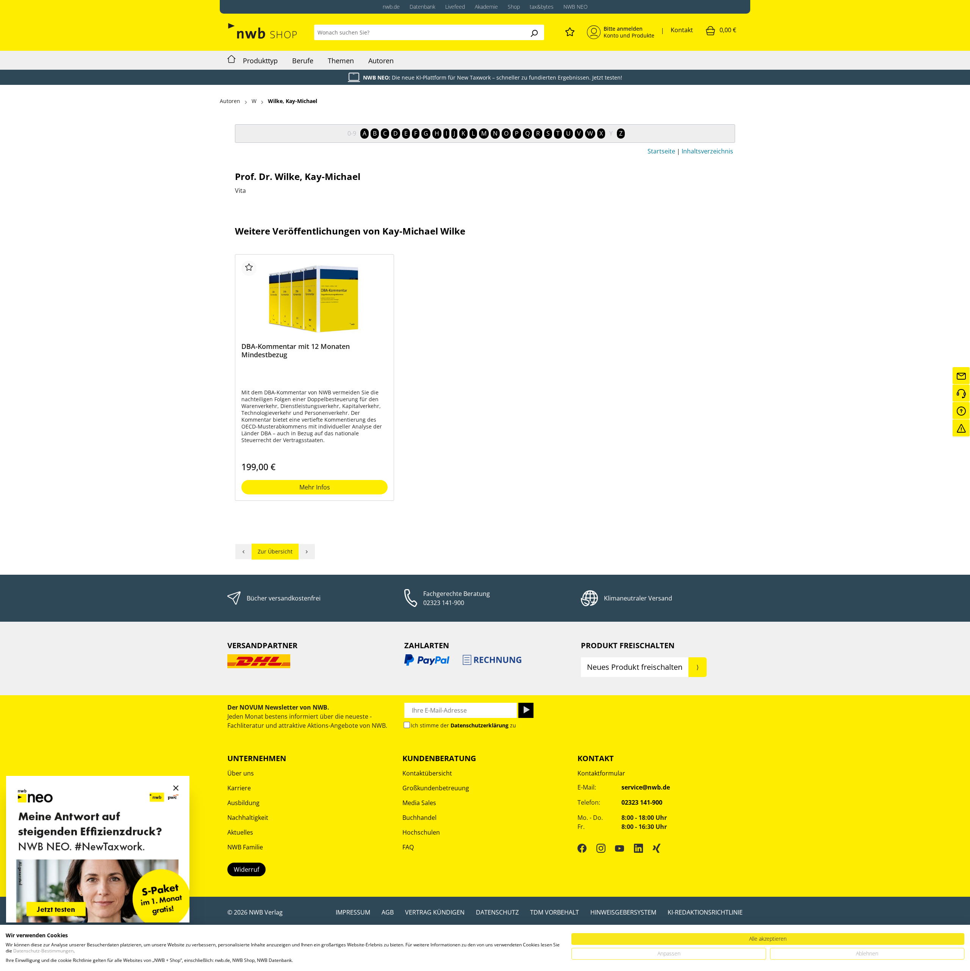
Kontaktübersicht (427, 773)
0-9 (351, 133)
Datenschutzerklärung (479, 725)
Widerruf (246, 869)
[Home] (231, 60)
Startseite (661, 151)
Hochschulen (421, 832)
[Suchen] (534, 32)
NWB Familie (245, 847)
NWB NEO (575, 6)
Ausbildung (243, 803)
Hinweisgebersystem (623, 912)
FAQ (408, 847)
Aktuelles (240, 832)
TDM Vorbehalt (554, 912)
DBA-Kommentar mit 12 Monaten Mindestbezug (295, 350)
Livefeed (455, 6)
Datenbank (422, 6)
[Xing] (656, 848)
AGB (388, 912)
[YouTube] (619, 848)
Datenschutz (497, 912)
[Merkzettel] (569, 31)
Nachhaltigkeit (247, 817)
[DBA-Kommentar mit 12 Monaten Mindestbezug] (314, 298)
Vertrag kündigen (435, 912)
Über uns (240, 773)
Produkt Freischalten (627, 645)
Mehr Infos (314, 487)
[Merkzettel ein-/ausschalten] (249, 268)
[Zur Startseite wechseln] (263, 31)
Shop (514, 6)
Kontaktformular (601, 773)
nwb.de (391, 6)
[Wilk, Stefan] (243, 552)
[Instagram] (600, 848)
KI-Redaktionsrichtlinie (705, 912)
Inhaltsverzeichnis (707, 151)
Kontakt (682, 30)
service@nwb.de (645, 787)
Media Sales (419, 803)
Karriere (239, 788)
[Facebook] (582, 848)
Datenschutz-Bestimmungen (43, 951)
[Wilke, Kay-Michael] (307, 552)
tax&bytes (542, 6)
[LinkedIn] (638, 848)
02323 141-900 (443, 603)
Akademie (486, 6)
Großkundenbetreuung (435, 788)
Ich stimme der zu (463, 725)
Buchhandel (419, 817)
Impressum (353, 912)
